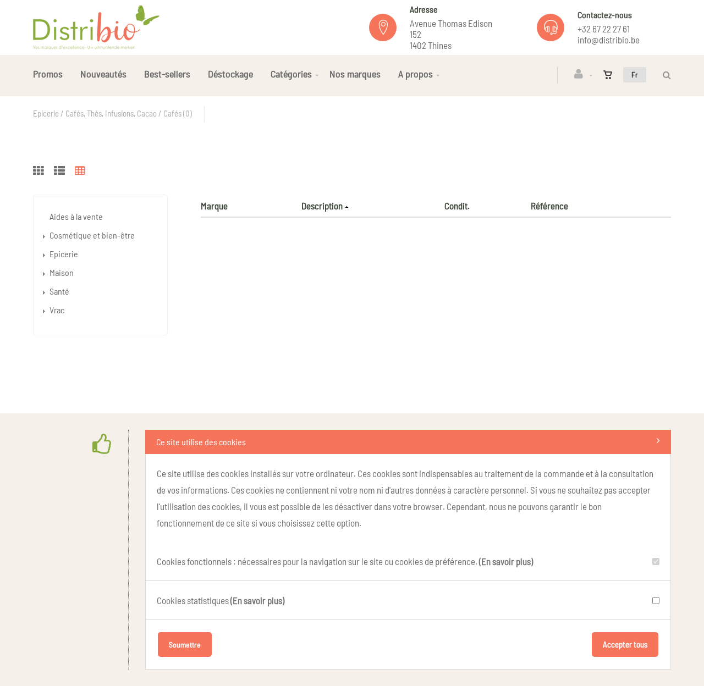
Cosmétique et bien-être (92, 235)
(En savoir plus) (506, 561)
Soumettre (185, 644)
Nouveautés (103, 74)
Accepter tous (625, 644)
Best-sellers (167, 74)
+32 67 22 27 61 (604, 28)
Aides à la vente (76, 216)
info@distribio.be (609, 39)
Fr (634, 74)
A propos (415, 74)
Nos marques (355, 74)
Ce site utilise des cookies (201, 441)
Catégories (291, 74)
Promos (48, 74)
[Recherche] (664, 75)
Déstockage (230, 74)
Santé (59, 291)
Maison (62, 272)
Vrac (57, 310)
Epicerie (64, 253)
